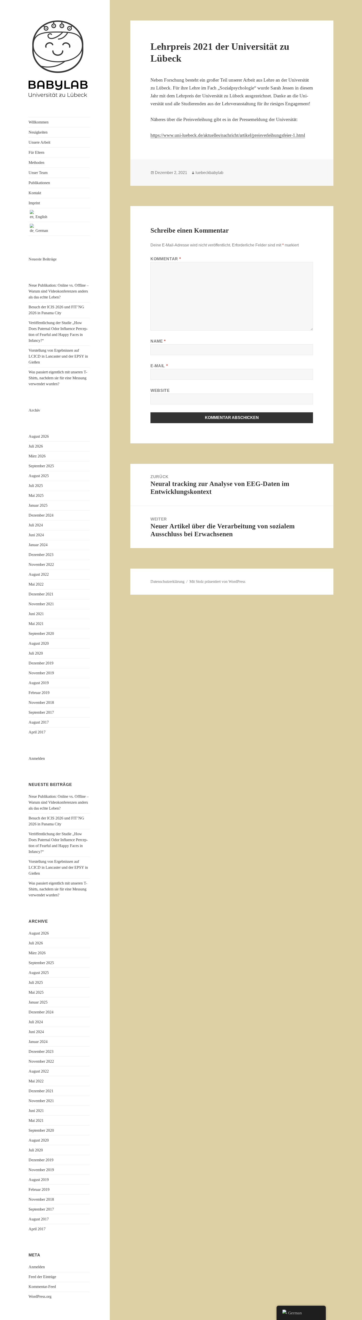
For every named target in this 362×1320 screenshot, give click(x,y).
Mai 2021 (36, 624)
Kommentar (165, 259)
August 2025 (39, 476)
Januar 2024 (38, 545)
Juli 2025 (36, 486)
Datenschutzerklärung (167, 581)
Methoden (36, 162)
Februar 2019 (39, 693)
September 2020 (41, 633)
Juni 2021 (36, 614)
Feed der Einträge (42, 1277)
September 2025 (41, 466)
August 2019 (39, 683)
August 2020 (39, 643)
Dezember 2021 (41, 594)
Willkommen (39, 122)
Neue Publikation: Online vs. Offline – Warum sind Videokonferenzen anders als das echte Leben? (59, 291)
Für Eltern (36, 152)
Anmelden (37, 758)
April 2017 (37, 732)
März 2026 (37, 456)
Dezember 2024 (41, 515)
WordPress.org (40, 1296)
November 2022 (41, 564)
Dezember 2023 (41, 555)
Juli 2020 (36, 653)
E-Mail (159, 366)
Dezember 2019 (41, 663)
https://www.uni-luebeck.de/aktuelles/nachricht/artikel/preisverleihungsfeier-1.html (227, 135)
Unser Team (38, 173)
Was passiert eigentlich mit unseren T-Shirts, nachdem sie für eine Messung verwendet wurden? (58, 378)
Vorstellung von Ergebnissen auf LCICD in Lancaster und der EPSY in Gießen (58, 356)
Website (160, 390)
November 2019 (41, 673)
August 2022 (39, 574)
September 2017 (41, 712)
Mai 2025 (36, 495)
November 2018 (41, 702)
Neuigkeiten (38, 132)
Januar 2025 (38, 505)
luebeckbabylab (209, 173)
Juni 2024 (36, 535)
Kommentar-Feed (42, 1287)
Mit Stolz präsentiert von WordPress (217, 581)
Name (158, 341)
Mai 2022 (36, 584)
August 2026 (39, 436)
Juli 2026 (36, 446)
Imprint (34, 203)
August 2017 (39, 722)
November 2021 (41, 604)
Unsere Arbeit (39, 142)
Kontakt (35, 193)
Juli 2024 (36, 525)
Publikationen (39, 183)
